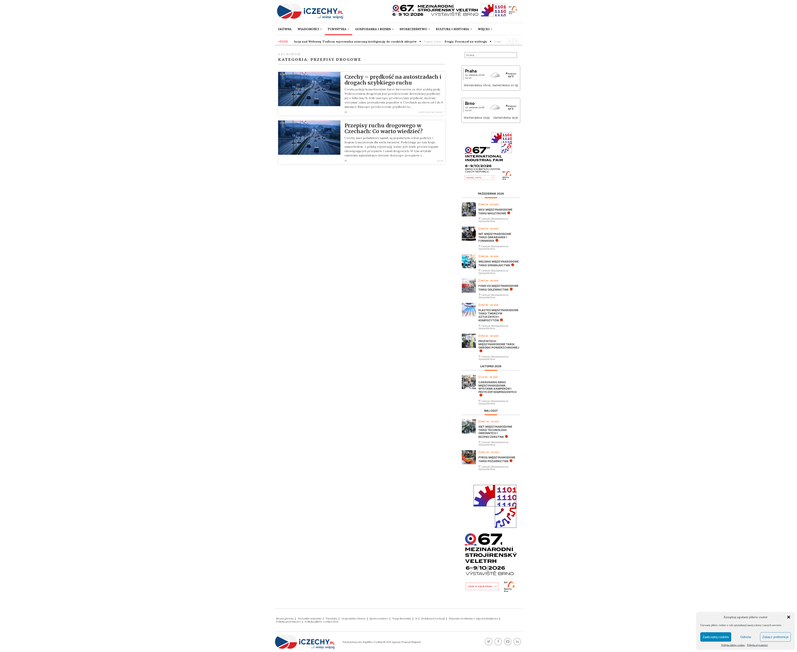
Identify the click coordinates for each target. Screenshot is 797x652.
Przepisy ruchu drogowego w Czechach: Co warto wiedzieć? (384, 128)
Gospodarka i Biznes (373, 29)
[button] (789, 617)
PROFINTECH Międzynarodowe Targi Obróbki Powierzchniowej (498, 344)
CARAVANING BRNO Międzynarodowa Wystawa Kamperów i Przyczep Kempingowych (497, 387)
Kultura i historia (452, 29)
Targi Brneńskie (401, 618)
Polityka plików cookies (733, 645)
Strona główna (285, 618)
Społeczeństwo (413, 29)
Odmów (745, 637)
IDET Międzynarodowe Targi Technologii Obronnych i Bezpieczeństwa (495, 431)
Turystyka (337, 29)
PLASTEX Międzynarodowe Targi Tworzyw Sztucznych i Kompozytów (498, 315)
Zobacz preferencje (775, 637)
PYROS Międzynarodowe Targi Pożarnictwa (496, 459)
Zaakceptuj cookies (716, 637)
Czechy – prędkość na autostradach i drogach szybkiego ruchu (393, 80)
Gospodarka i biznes (353, 618)
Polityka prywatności (757, 645)
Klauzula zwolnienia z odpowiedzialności (473, 618)
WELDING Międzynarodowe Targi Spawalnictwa (498, 263)
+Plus (440, 161)
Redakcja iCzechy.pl (433, 618)
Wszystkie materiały (309, 618)
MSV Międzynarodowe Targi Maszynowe (495, 211)
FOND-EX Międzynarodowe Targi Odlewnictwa (498, 287)
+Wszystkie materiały (430, 112)
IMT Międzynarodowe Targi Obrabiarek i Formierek (494, 237)
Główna (285, 29)
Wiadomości (308, 29)
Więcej (483, 29)
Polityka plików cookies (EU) (321, 621)
